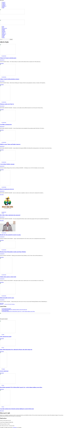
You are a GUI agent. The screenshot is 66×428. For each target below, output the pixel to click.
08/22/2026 (2, 338)
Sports (3, 32)
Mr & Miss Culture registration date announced (10, 215)
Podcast (3, 6)
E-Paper (3, 35)
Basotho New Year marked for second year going (10, 234)
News (3, 27)
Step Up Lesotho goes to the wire (7, 189)
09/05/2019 (2, 126)
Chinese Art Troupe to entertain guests (8, 57)
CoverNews (15, 427)
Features (3, 30)
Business (3, 29)
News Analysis (4, 28)
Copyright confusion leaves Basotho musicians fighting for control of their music (17, 408)
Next (14, 304)
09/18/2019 (2, 59)
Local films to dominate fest (6, 124)
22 (6, 304)
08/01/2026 (2, 410)
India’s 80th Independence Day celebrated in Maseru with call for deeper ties (14, 309)
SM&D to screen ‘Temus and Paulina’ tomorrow (10, 144)
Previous (1, 304)
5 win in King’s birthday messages (7, 164)
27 (11, 304)
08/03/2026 (2, 389)
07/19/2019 (2, 299)
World (3, 7)
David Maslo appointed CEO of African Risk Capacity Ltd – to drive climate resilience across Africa (18, 311)
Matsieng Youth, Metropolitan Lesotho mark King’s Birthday (13, 251)
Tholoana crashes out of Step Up (7, 104)
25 (9, 304)
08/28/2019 (2, 146)
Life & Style (4, 33)
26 (10, 304)
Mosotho (3, 34)
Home (3, 26)
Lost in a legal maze (5, 310)
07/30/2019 (2, 236)
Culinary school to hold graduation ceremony (9, 79)
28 (12, 304)
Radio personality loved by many (7, 297)
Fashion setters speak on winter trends (8, 276)
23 (7, 304)
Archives (3, 3)
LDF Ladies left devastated (6, 308)
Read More (2, 63)
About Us (3, 2)
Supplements (4, 5)
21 (5, 304)
